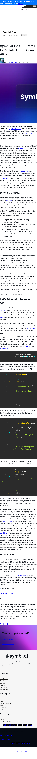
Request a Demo (5, 721)
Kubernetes (4, 349)
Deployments (4, 689)
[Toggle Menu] (34, 6)
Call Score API (8, 521)
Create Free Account (7, 639)
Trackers (2, 685)
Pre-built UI (3, 687)
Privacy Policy (5, 739)
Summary (3, 683)
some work (22, 148)
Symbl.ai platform (29, 133)
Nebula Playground (6, 703)
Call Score (3, 681)
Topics (2, 317)
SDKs (1, 705)
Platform (2, 701)
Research (3, 707)
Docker (28, 346)
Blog (1, 709)
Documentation (4, 699)
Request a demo (8, 644)
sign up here (31, 328)
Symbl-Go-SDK (22, 575)
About (2, 719)
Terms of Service (6, 735)
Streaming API (5, 178)
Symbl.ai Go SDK (15, 129)
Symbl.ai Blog (9, 32)
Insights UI (3, 533)
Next (8, 624)
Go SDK (9, 200)
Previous (3, 624)
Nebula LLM (4, 679)
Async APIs (24, 171)
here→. (20, 4)
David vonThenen (12, 62)
